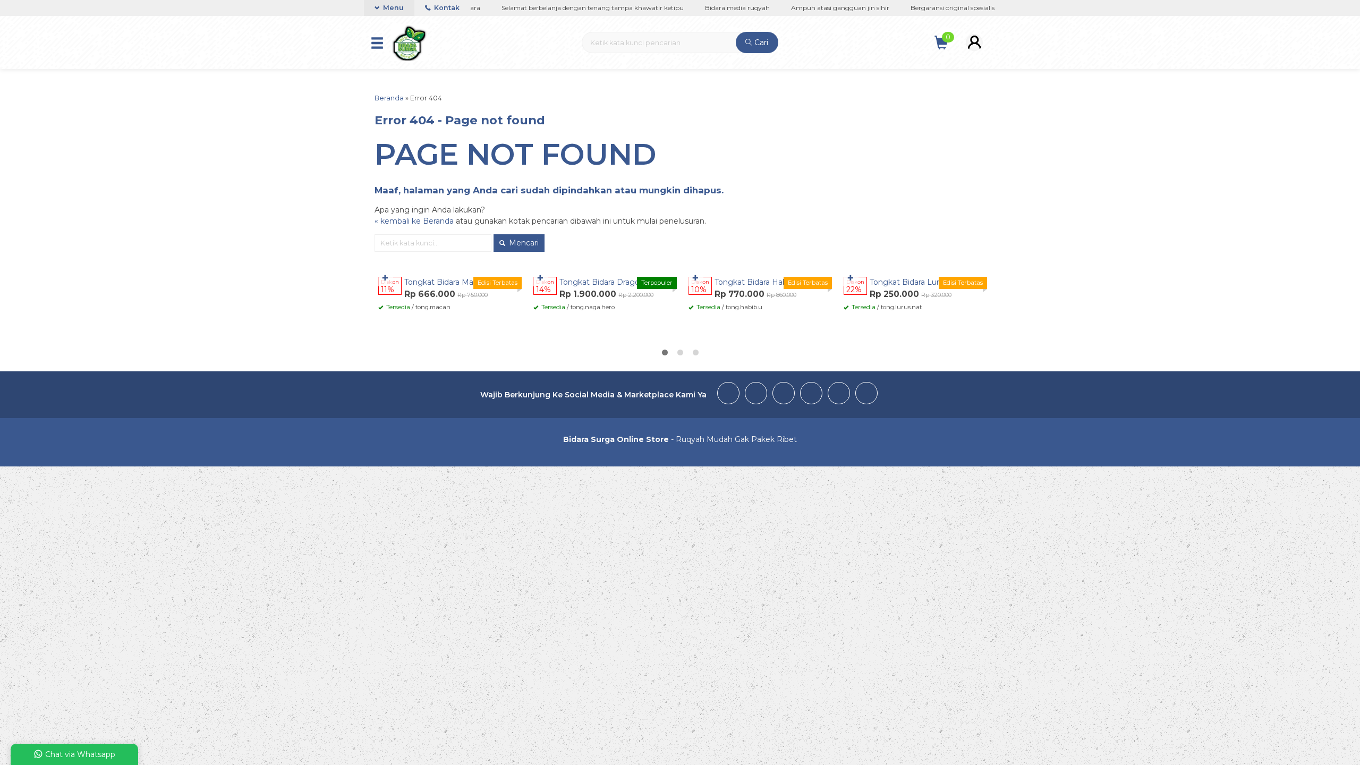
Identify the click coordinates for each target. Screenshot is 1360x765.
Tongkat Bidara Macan (445, 282)
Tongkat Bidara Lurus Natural (923, 282)
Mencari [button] (523, 243)
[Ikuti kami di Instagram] (783, 394)
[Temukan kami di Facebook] (728, 394)
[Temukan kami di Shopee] (839, 394)
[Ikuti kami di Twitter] (756, 394)
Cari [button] (760, 42)
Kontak (446, 8)
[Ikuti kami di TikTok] (811, 394)
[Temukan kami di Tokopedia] (866, 394)
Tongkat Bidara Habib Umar (766, 282)
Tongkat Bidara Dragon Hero (612, 282)
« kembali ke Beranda (414, 221)
